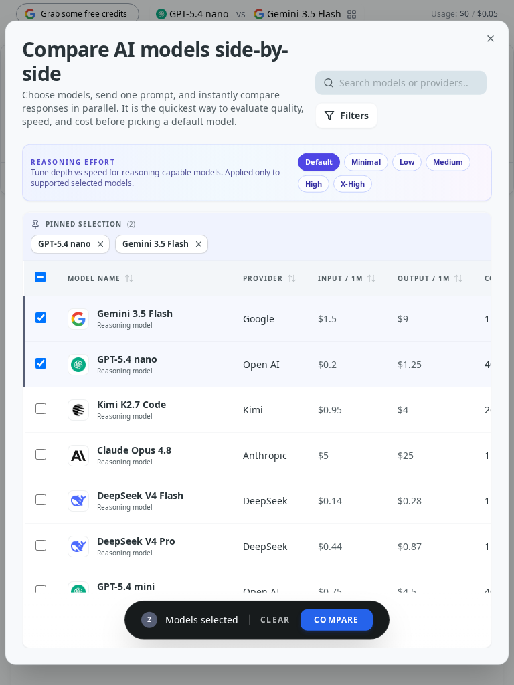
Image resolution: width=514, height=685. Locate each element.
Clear (275, 619)
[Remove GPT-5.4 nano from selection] (100, 244)
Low (407, 162)
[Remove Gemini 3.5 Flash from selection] (199, 244)
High (313, 183)
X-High (353, 183)
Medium (448, 162)
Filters (354, 115)
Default (319, 162)
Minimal (366, 162)
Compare (336, 619)
